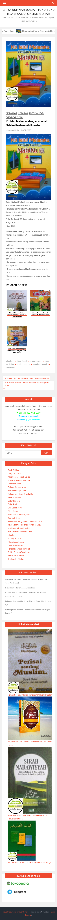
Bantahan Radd (14, 483)
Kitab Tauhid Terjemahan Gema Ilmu (20, 588)
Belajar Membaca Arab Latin (20, 494)
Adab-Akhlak (22, 361)
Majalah (11, 535)
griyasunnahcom (33, 419)
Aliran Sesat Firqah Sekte (19, 477)
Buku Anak (23, 113)
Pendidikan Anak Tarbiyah (19, 549)
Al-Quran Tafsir (14, 473)
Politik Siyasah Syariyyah (19, 552)
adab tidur (10, 361)
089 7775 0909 (34, 413)
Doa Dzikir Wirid (15, 507)
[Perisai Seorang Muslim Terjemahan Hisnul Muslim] (30, 661)
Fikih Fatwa (13, 511)
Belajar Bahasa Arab (17, 487)
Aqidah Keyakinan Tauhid (19, 480)
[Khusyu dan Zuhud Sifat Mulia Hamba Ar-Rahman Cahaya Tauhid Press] (5, 31)
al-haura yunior (36, 361)
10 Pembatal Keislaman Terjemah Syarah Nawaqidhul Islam (27, 384)
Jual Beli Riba (14, 518)
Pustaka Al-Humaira (14, 117)
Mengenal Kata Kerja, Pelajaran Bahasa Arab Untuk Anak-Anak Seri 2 (26, 581)
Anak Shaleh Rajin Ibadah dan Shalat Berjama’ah (28, 378)
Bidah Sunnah (14, 501)
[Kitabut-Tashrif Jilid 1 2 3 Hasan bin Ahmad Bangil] (22, 840)
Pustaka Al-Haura (36, 113)
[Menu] (4, 3)
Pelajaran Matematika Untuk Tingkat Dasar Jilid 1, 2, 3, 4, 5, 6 (28, 603)
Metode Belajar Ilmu (17, 490)
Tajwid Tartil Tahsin (16, 555)
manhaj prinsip (14, 538)
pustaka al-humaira (41, 364)
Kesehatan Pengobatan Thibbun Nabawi (25, 521)
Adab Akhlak (11, 113)
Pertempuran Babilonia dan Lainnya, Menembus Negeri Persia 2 (28, 611)
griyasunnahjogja (12, 130)
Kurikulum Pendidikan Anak (20, 531)
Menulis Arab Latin (16, 542)
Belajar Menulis (15, 497)
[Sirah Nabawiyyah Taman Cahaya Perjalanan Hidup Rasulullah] (30, 780)
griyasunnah (33, 416)
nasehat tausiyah (15, 545)
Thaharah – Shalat (16, 559)
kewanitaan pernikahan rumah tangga (24, 524)
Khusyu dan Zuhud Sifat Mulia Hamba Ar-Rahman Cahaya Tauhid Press (25, 594)
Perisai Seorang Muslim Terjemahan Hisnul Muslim (30, 695)
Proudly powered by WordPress (15, 912)
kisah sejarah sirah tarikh (19, 528)
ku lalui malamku (23, 364)
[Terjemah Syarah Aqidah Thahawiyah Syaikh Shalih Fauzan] (30, 718)
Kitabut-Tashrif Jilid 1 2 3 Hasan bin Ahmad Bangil (29, 862)
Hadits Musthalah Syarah (19, 514)
